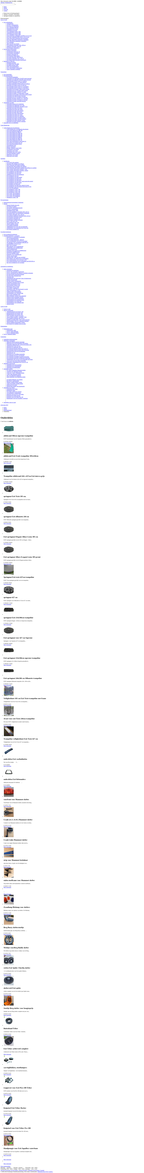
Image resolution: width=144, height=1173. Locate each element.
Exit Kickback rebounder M (13, 52)
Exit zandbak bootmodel (12, 225)
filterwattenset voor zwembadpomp (15, 246)
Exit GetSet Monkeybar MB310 (14, 137)
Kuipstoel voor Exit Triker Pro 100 (15, 397)
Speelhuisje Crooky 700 (12, 197)
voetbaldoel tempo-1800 (12, 210)
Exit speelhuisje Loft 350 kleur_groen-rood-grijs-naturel (20, 181)
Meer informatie (7, 442)
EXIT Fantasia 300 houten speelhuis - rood (17, 169)
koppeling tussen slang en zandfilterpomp (16, 250)
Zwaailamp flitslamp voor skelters (15, 379)
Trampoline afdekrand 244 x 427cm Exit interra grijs (19, 344)
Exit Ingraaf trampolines (12, 77)
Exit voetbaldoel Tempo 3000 (14, 34)
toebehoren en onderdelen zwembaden (16, 237)
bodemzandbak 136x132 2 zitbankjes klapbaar (18, 321)
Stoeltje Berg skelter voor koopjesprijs (16, 386)
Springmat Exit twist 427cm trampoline (16, 351)
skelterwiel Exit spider (12, 385)
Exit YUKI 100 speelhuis (13, 162)
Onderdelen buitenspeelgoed (10, 339)
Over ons (6, 9)
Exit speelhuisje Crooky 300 (13, 192)
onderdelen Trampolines (9, 340)
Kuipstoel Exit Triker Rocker (13, 395)
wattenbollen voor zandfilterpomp (15, 247)
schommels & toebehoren (13, 270)
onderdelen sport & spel (9, 363)
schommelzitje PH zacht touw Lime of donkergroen (19, 278)
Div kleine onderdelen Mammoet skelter (16, 370)
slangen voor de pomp (12, 256)
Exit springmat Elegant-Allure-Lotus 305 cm (17, 348)
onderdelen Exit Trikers (9, 387)
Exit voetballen (10, 42)
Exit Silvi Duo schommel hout (14, 275)
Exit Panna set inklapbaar (13, 26)
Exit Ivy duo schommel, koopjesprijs (15, 271)
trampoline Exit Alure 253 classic (14, 108)
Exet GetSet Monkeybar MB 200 (14, 130)
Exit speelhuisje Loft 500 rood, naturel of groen (18, 185)
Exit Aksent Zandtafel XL (13, 229)
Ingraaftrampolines (8, 75)
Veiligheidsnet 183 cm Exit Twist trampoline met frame (20, 359)
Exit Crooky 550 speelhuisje (13, 196)
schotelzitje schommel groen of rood (15, 282)
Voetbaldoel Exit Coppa (12, 29)
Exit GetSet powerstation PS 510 (14, 142)
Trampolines (3, 72)
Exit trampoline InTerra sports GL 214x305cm (17, 86)
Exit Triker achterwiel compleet (14, 391)
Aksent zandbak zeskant (12, 224)
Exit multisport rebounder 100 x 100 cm (16, 45)
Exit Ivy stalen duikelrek (12, 331)
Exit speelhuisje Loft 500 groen (14, 182)
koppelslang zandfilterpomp (13, 252)
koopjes (5, 203)
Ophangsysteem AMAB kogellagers (15, 298)
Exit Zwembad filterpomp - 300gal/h (15, 239)
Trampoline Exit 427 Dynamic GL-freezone (17, 97)
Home (5, 6)
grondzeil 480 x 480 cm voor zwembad (16, 257)
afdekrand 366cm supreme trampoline (15, 342)
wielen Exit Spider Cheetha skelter (15, 383)
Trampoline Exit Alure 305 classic (15, 109)
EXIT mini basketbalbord (13, 66)
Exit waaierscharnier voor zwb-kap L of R (17, 260)
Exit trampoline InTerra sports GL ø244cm (17, 81)
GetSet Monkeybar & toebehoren (11, 127)
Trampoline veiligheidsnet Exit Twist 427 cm (17, 362)
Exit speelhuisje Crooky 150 (13, 190)
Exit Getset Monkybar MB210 (14, 132)
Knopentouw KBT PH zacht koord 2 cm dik (17, 289)
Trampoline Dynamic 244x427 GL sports (16, 92)
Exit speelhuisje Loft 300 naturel (14, 177)
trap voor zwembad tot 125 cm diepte (15, 262)
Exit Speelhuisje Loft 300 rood (14, 178)
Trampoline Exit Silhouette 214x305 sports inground (19, 78)
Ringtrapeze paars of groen (13, 286)
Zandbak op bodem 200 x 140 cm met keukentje (18, 319)
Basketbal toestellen (11, 62)
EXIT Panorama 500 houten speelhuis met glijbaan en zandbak (21, 167)
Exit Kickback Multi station (13, 56)
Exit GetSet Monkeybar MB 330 (14, 140)
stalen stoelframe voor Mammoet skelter (16, 377)
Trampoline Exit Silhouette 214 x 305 (15, 105)
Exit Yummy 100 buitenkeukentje (14, 207)
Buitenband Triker (11, 390)
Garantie (42, 1170)
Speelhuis (3, 158)
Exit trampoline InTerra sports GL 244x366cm (17, 87)
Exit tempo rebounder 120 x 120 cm (15, 58)
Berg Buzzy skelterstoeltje (13, 381)
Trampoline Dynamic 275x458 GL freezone (17, 100)
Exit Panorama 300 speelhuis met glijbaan (16, 166)
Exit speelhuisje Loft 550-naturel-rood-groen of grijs (19, 186)
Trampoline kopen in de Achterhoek (15, 104)
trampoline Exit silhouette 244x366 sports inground (19, 79)
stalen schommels (8, 269)
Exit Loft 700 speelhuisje (12, 188)
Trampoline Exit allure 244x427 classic (16, 120)
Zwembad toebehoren (6, 232)
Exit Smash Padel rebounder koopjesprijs (16, 60)
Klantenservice (8, 2)
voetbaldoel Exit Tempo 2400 (14, 33)
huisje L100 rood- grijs (12, 221)
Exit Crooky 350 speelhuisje (13, 193)
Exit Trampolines (8, 74)
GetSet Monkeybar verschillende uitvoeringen (17, 129)
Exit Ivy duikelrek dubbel (13, 333)
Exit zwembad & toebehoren (10, 234)
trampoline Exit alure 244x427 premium (16, 121)
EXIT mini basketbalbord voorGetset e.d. (16, 141)
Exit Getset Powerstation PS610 (14, 144)
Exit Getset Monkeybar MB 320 (14, 138)
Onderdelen (3, 336)
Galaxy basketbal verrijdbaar (13, 69)
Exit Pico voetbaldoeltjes (12, 25)
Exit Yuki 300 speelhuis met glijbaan (15, 163)
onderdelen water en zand (10, 402)
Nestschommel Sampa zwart (13, 285)
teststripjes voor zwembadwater (14, 254)
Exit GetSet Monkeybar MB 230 (14, 134)
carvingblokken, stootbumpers (14, 393)
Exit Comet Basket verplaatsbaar (14, 68)
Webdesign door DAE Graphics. (45, 1171)
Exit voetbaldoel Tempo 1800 (14, 31)
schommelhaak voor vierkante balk (15, 293)
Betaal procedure (23, 1170)
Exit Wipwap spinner (12, 206)
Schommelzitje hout (11, 145)
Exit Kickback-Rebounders (10, 49)
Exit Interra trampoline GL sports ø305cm (16, 82)
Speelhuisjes (6, 161)
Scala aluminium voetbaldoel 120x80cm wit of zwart (19, 35)
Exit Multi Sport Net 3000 (13, 64)
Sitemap (3, 2)
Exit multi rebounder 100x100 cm (15, 57)
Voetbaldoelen (10, 23)
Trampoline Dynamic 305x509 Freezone (16, 101)
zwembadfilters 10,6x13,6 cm (14, 243)
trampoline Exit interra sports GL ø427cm (16, 85)
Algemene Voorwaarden (34, 1170)
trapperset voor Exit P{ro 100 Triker (15, 394)
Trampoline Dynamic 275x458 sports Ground (17, 93)
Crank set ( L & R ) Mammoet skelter (15, 373)
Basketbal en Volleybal (9, 61)
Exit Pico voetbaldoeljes (12, 209)
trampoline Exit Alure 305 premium (15, 110)
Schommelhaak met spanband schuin (15, 300)
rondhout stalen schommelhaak (14, 292)
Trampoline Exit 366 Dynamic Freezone (16, 96)
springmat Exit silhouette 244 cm (14, 347)
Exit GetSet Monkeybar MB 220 (14, 133)
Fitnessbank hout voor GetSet (14, 152)
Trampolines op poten (9, 102)
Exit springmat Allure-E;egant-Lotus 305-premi (18, 350)
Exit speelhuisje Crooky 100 (13, 189)
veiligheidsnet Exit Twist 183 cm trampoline (17, 226)
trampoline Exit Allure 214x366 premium (16, 118)
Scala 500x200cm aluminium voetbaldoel (16, 41)
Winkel (5, 8)
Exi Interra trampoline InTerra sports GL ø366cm (18, 83)
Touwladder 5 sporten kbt (13, 287)
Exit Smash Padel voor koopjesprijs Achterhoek (18, 213)
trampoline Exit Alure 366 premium (15, 113)
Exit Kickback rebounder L (13, 48)
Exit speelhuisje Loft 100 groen (14, 172)
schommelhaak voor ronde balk (14, 301)
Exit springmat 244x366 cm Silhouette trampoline (18, 358)
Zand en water (7, 309)
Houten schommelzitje (12, 279)
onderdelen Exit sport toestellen (14, 364)
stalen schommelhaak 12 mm (13, 290)
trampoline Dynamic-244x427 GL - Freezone (17, 98)
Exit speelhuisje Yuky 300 (13, 222)
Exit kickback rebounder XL (13, 218)
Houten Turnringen (11, 146)
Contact (5, 10)
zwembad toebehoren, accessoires (12, 235)
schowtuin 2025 (4, 405)
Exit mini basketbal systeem (13, 153)
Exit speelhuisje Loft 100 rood (14, 173)
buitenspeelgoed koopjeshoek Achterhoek (13, 202)
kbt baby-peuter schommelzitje (14, 281)
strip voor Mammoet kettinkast (14, 375)
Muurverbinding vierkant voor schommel (16, 296)
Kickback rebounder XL (12, 54)
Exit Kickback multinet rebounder (15, 220)
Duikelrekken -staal (11, 330)
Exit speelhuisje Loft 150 (12, 176)
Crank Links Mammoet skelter (14, 374)
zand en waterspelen (8, 310)
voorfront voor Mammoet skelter (14, 371)
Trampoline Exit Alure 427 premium (15, 116)
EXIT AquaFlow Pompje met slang (15, 315)
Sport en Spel (4, 19)
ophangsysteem (10, 304)
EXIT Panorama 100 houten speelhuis (16, 165)
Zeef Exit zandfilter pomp (13, 253)
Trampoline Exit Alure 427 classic (15, 114)
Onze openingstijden (5, 1166)
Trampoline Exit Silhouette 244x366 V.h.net (17, 106)
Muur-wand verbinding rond (13, 294)
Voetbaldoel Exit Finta (12, 30)
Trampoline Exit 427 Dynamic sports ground (17, 90)
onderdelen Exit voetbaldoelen (14, 366)
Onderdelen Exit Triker (12, 389)
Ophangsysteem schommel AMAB (15, 297)
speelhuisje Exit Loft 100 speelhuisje (15, 174)
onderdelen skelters (8, 369)
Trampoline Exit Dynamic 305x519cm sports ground (19, 94)
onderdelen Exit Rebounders (13, 367)
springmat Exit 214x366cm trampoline (16, 354)
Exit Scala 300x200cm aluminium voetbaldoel (17, 39)
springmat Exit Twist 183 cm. (14, 346)
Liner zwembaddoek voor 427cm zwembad (17, 241)
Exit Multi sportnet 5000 (12, 65)
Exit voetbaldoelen (8, 22)
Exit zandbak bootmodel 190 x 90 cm (15, 318)
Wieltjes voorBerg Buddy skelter (14, 382)
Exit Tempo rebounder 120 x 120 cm (15, 214)
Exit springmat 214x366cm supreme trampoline (18, 356)
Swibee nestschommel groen (13, 283)
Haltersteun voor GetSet (12, 154)
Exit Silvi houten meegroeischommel (15, 274)
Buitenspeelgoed (7, 410)
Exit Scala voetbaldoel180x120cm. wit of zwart (18, 37)
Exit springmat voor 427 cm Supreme (15, 355)
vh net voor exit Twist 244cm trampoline (16, 360)
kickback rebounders (11, 50)
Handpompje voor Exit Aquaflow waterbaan (17, 398)
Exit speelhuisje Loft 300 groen (14, 180)
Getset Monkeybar (5, 125)
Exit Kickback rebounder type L (14, 217)
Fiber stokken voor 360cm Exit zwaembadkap (17, 258)
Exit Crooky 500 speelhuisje (13, 194)
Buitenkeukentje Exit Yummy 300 (15, 314)
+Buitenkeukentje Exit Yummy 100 (15, 311)
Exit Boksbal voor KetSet (13, 149)
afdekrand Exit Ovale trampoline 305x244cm (17, 343)
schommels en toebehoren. (7, 266)
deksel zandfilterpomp (12, 249)
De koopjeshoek (4, 200)
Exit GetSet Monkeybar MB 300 (14, 136)
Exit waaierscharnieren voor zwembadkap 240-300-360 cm (21, 261)
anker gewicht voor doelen (13, 43)
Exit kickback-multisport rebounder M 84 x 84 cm (18, 216)
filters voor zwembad (12, 245)
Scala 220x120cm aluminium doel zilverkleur (17, 38)
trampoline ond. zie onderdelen (11, 122)
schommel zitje (10, 277)
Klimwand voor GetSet (12, 156)
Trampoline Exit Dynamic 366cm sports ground (18, 89)
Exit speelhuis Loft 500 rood (13, 184)
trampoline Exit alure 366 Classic (14, 112)
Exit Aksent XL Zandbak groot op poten (16, 323)
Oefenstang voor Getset (12, 150)
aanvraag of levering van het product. (10, 1170)
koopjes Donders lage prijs (13, 205)
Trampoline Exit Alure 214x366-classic (16, 117)
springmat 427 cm (11, 352)
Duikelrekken (4, 326)
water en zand (4, 306)
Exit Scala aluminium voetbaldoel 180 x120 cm (18, 212)
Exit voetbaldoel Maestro (12, 27)
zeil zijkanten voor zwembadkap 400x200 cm (17, 242)
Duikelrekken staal (8, 329)
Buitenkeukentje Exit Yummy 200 (15, 313)
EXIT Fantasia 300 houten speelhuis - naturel (17, 170)
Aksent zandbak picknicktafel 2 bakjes (16, 322)
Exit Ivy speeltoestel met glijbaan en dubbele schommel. (20, 273)
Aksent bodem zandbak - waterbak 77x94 (16, 317)
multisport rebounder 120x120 (14, 46)
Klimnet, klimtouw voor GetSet (14, 148)
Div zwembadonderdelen (13, 238)
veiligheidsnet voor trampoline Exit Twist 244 (17, 228)
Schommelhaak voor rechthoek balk (15, 302)
